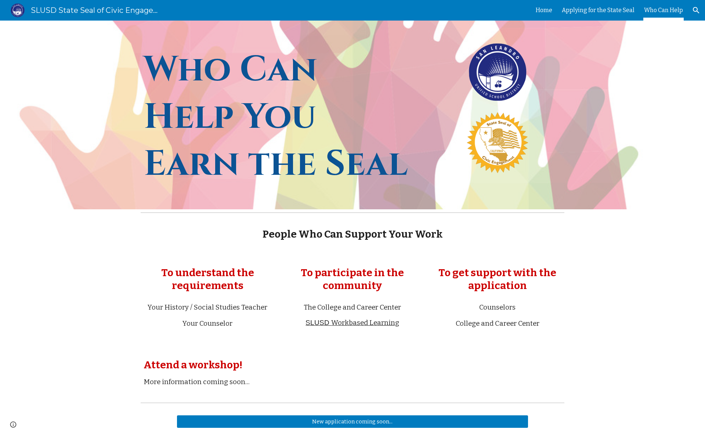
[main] (280, 115)
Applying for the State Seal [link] (598, 10)
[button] (696, 10)
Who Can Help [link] (663, 10)
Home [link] (544, 10)
